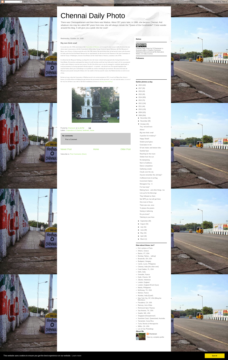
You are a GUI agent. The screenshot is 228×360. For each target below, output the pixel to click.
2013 (140, 100)
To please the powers (147, 208)
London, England (143, 282)
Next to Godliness (146, 163)
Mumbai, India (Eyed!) (145, 295)
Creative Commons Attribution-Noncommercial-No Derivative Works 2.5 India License (150, 52)
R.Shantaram (157, 48)
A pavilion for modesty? (148, 136)
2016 (140, 91)
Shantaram (153, 334)
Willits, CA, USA (143, 326)
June (142, 230)
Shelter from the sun (147, 157)
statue (92, 130)
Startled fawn (144, 151)
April (142, 236)
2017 (140, 88)
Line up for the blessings (148, 193)
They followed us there (147, 196)
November (144, 121)
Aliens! (142, 130)
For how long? (144, 187)
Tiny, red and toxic (146, 127)
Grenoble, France (144, 274)
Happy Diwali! (144, 139)
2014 (140, 97)
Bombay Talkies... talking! (147, 256)
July (142, 227)
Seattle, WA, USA (144, 313)
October (143, 124)
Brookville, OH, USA (145, 259)
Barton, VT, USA (143, 253)
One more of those (146, 202)
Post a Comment (71, 139)
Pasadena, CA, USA (145, 302)
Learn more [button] (76, 356)
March (142, 239)
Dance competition (146, 166)
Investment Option (146, 181)
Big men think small (146, 133)
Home (96, 149)
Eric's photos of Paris (145, 248)
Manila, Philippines (144, 287)
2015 (140, 94)
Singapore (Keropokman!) (146, 316)
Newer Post (66, 149)
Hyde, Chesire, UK (144, 277)
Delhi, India (142, 272)
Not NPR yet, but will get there (150, 199)
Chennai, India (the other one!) (148, 267)
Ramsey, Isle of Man (145, 305)
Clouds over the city (147, 172)
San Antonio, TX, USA (145, 310)
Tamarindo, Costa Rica (146, 321)
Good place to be (146, 145)
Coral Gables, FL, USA (146, 269)
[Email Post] (89, 128)
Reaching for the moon (147, 154)
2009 (140, 112)
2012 (140, 103)
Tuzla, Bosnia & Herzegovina (148, 324)
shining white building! (106, 81)
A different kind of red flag (148, 178)
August (143, 224)
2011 (140, 106)
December (144, 118)
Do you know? (145, 214)
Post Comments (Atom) (78, 154)
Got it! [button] (214, 356)
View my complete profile (155, 337)
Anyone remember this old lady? (151, 175)
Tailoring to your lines (147, 217)
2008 (140, 115)
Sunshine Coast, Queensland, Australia (151, 318)
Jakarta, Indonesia (144, 280)
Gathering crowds (146, 169)
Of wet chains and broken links (150, 148)
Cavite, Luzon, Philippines (147, 264)
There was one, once (147, 205)
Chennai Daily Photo (93, 16)
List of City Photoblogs (146, 329)
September (144, 221)
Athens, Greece (143, 251)
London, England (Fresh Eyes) (148, 285)
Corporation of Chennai (92, 47)
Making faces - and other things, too (152, 190)
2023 (140, 85)
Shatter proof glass (146, 142)
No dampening (145, 160)
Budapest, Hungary (144, 261)
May (142, 233)
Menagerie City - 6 (146, 184)
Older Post (126, 149)
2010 (140, 109)
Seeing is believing (146, 211)
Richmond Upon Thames (146, 308)
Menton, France (143, 293)
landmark (86, 130)
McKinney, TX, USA (145, 290)
